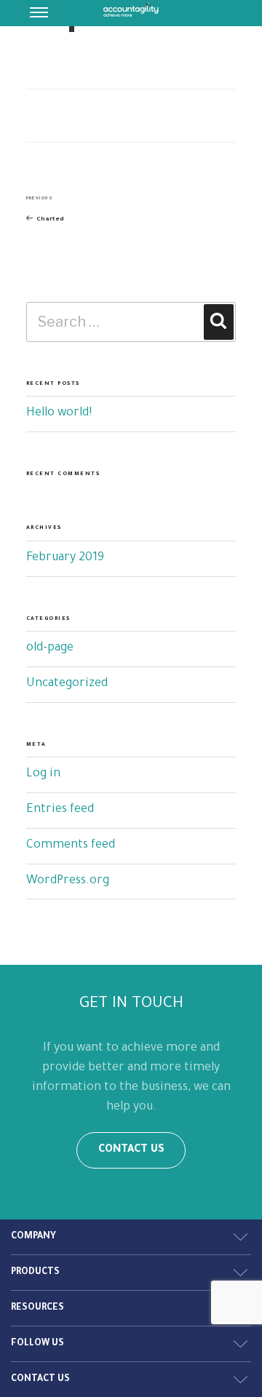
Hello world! (59, 413)
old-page (50, 648)
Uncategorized (67, 683)
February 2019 (65, 558)
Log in (43, 774)
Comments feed (70, 845)
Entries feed (60, 809)
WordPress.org (67, 881)
